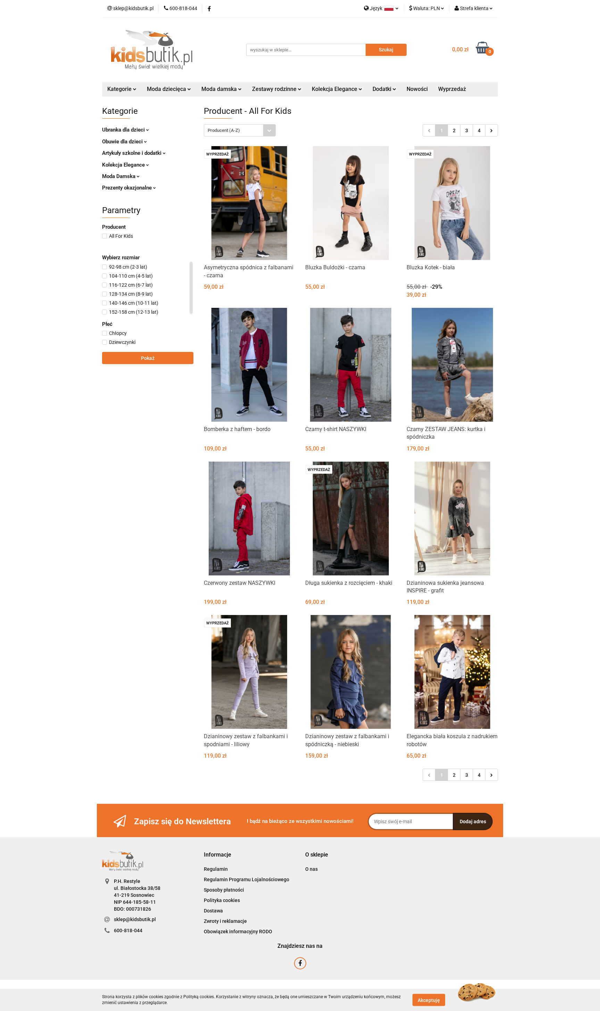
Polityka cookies (222, 900)
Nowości (417, 89)
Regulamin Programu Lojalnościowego (246, 879)
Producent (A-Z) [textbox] (224, 130)
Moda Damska (119, 176)
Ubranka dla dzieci (124, 130)
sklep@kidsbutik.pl (135, 919)
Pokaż (148, 358)
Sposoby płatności (224, 890)
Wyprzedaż (452, 89)
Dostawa (213, 910)
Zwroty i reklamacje (225, 921)
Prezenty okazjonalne (127, 188)
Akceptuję (429, 1000)
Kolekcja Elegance (335, 89)
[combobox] (240, 130)
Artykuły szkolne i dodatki (132, 153)
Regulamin (216, 869)
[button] (217, 855)
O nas (311, 869)
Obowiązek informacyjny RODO (238, 931)
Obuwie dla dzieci (123, 141)
